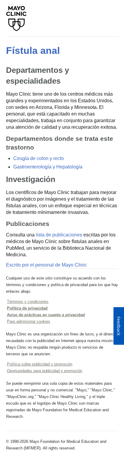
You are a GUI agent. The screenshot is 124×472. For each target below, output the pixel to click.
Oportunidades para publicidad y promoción (44, 371)
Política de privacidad (27, 308)
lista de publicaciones (59, 234)
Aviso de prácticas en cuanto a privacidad (46, 315)
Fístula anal (33, 50)
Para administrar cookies (28, 321)
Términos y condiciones (27, 301)
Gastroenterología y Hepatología (47, 166)
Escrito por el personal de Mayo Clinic (46, 264)
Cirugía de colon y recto (38, 158)
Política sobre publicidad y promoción (39, 364)
